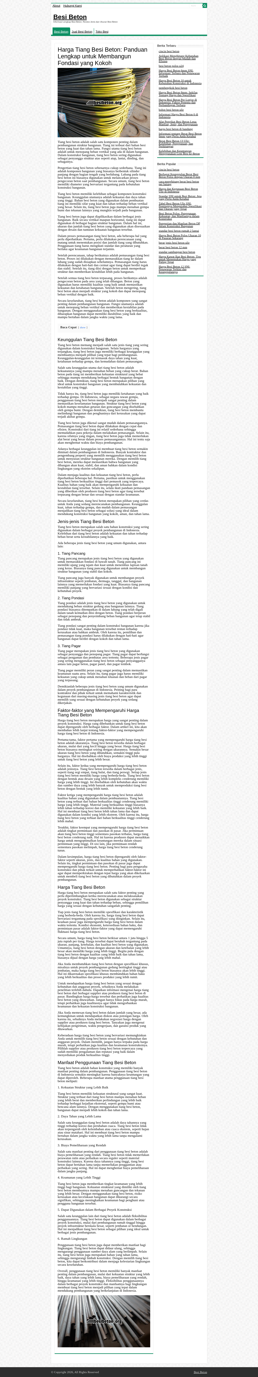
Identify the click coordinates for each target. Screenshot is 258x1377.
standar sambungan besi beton (177, 252)
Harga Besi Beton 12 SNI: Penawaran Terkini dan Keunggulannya (174, 269)
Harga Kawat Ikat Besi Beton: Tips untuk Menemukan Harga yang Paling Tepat (180, 259)
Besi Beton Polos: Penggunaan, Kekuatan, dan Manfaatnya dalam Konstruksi (179, 216)
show (83, 327)
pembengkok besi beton (173, 87)
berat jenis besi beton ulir (174, 242)
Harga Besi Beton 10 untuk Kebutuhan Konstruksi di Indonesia (180, 82)
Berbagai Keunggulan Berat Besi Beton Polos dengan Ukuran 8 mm (179, 175)
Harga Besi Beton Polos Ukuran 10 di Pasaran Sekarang (180, 237)
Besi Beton (70, 16)
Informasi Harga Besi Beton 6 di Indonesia (178, 116)
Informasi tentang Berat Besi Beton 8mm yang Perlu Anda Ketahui (180, 135)
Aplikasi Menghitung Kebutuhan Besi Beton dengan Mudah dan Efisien (178, 58)
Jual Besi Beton (82, 31)
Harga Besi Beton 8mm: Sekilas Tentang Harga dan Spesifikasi (178, 94)
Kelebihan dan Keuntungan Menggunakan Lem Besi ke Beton (179, 152)
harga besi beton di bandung (176, 129)
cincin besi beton (169, 51)
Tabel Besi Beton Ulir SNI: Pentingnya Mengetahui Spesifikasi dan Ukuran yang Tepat (180, 206)
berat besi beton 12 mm (173, 247)
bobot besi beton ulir (171, 109)
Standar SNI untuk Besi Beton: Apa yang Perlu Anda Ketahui (180, 197)
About (56, 5)
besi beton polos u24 (171, 65)
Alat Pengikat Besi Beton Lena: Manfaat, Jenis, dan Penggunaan (178, 123)
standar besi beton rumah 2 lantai (179, 230)
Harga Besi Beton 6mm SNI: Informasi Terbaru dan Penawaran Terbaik (179, 73)
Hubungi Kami (72, 5)
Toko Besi (102, 31)
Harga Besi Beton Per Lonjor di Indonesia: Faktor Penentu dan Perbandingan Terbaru (178, 102)
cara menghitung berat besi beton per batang (179, 183)
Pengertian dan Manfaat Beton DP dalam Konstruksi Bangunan (179, 225)
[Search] (205, 5)
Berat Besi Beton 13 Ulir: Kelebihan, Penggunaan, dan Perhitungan (176, 143)
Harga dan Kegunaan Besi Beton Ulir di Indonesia (178, 190)
